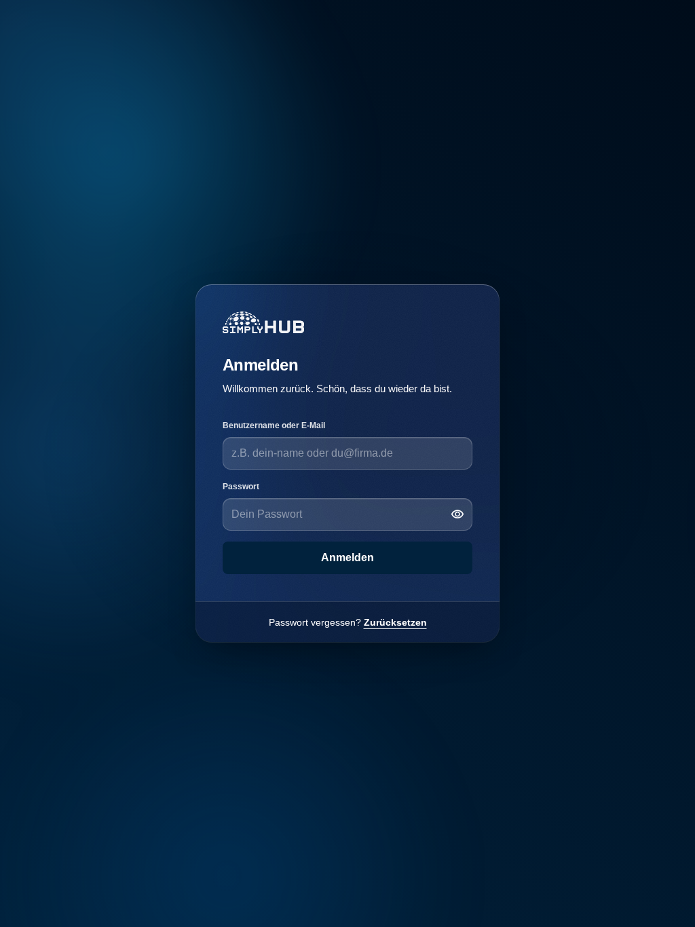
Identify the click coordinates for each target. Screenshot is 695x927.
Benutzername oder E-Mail (274, 425)
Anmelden (347, 557)
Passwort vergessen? (348, 622)
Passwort (241, 486)
